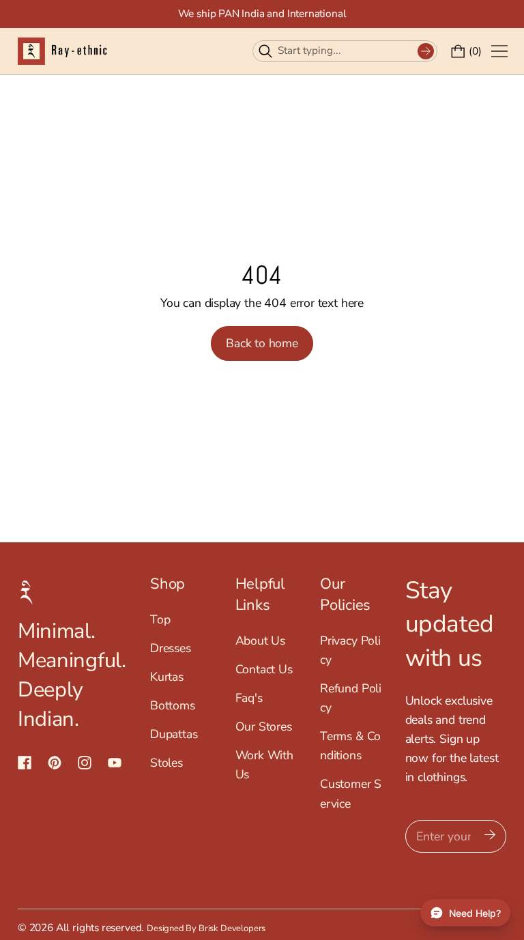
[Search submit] (426, 51)
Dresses (170, 648)
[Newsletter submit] (490, 836)
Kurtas (167, 677)
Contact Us (264, 669)
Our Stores (263, 726)
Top (160, 619)
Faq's (249, 698)
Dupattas (174, 734)
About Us (260, 640)
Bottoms (172, 705)
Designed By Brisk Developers (206, 928)
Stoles (166, 762)
